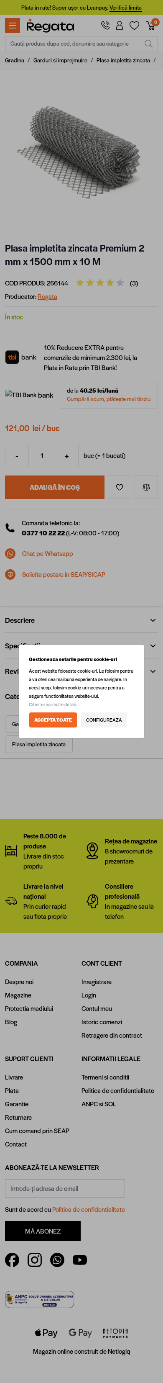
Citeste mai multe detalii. (53, 704)
